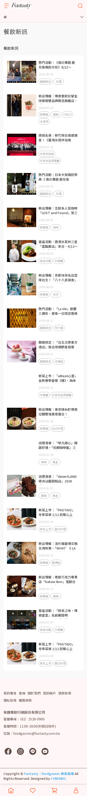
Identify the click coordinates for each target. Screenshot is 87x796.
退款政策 (64, 693)
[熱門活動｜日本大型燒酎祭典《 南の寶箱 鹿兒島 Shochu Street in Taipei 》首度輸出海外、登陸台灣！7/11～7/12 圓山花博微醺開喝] (21, 184)
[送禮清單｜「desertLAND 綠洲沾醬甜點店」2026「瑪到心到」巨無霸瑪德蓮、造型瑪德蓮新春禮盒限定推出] (21, 485)
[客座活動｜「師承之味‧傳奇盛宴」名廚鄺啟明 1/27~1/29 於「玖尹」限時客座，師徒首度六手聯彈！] (21, 619)
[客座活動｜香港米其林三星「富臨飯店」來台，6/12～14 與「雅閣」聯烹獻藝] (21, 251)
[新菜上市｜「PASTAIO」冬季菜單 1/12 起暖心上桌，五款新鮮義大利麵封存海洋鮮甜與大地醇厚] (21, 519)
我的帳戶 (49, 693)
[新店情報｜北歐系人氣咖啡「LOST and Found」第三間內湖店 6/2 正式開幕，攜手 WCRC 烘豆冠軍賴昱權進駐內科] (21, 217)
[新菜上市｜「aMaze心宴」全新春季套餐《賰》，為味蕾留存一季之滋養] (21, 385)
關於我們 (34, 693)
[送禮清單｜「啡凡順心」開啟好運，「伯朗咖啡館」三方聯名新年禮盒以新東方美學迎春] (21, 452)
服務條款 (25, 700)
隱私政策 (9, 700)
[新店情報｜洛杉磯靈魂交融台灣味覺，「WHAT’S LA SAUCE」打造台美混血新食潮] (21, 552)
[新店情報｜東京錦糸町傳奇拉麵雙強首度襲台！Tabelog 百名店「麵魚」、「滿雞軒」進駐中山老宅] (21, 418)
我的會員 (9, 693)
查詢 (22, 693)
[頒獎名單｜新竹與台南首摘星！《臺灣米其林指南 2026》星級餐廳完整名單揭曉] (21, 144)
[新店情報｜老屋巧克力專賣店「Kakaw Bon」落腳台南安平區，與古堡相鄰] (21, 586)
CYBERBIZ (58, 778)
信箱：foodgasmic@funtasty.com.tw (31, 733)
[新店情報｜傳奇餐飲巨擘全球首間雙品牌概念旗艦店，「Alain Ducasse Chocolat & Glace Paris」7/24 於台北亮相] (21, 105)
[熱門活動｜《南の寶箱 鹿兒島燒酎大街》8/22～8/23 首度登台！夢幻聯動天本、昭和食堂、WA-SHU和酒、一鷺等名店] (21, 71)
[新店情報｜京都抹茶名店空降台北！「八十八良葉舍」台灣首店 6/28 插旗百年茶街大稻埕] (21, 284)
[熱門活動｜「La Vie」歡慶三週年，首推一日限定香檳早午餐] (21, 318)
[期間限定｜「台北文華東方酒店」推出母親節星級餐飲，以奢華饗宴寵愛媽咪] (21, 351)
